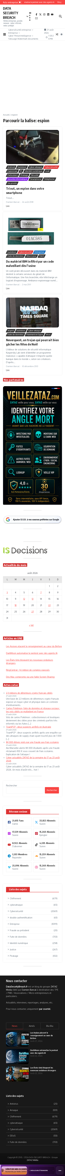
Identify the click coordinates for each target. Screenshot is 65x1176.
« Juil (31, 625)
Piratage (24, 175)
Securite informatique (17, 179)
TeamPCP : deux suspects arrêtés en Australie (28, 727)
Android (11, 167)
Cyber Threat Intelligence (19, 35)
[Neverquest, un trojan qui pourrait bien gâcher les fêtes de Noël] (32, 312)
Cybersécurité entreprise (19, 30)
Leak (47, 171)
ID (21, 171)
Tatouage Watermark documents (23, 39)
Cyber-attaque (35, 167)
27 (32, 611)
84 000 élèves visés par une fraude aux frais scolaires (32, 742)
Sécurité (34, 175)
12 (24, 599)
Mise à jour (31, 256)
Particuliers (13, 175)
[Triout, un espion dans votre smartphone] (32, 147)
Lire (8, 206)
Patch (41, 256)
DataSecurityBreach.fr (17, 986)
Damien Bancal (29, 989)
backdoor (22, 167)
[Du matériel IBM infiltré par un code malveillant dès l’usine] (32, 232)
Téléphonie (49, 179)
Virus (48, 334)
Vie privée (12, 183)
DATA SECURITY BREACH (10, 13)
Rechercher (11, 785)
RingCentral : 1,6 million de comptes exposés (28, 670)
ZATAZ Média (32, 1160)
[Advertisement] (32, 79)
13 (32, 599)
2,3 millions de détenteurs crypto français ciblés (29, 693)
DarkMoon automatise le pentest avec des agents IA (31, 653)
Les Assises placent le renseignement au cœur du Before (34, 646)
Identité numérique (33, 171)
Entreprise (13, 33)
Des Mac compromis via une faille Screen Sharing (30, 677)
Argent (11, 330)
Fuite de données (16, 256)
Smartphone (35, 179)
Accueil (6, 115)
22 (49, 605)
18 (15, 605)
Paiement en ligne (34, 334)
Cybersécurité (51, 167)
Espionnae (12, 171)
